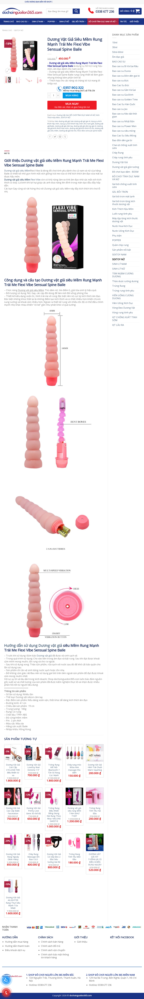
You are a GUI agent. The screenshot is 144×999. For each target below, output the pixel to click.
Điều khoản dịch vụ (15, 950)
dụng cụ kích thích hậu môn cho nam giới (77, 123)
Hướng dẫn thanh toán (17, 945)
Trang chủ (7, 30)
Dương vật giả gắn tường (125, 167)
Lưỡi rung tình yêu (122, 213)
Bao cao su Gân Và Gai (124, 89)
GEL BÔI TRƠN (78, 21)
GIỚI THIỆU (134, 21)
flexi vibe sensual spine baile (89, 130)
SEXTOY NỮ (18, 30)
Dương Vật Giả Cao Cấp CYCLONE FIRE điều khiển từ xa (13, 770)
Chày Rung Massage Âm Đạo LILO (33, 857)
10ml (114, 42)
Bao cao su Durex (121, 71)
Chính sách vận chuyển (53, 950)
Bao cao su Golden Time (125, 99)
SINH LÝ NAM (37, 21)
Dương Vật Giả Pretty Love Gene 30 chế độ (33, 811)
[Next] (38, 55)
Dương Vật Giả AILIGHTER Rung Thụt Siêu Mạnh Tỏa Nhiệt (13, 902)
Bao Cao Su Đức (120, 85)
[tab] (6, 153)
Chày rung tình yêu (122, 157)
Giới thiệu (82, 941)
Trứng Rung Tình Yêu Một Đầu (74, 857)
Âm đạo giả (118, 56)
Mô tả (6, 153)
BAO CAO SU (21, 21)
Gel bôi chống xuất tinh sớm (124, 186)
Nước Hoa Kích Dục (122, 226)
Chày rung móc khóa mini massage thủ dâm (74, 769)
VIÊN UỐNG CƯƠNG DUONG (123, 297)
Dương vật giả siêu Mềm (17, 170)
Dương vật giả (44, 655)
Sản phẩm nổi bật (121, 249)
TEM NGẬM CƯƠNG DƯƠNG (122, 275)
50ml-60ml (117, 52)
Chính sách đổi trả (50, 945)
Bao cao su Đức (120, 80)
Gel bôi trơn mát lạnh (123, 196)
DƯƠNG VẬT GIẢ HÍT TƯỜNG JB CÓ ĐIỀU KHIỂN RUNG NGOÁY (95, 859)
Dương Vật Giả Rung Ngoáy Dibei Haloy (13, 857)
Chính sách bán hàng (52, 941)
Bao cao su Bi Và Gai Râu (125, 66)
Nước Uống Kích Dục (123, 230)
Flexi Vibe (22, 179)
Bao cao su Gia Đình (122, 94)
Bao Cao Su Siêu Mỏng (124, 135)
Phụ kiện (117, 235)
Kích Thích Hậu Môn (122, 208)
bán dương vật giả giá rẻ (80, 121)
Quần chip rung (120, 245)
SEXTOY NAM (119, 254)
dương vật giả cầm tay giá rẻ (85, 126)
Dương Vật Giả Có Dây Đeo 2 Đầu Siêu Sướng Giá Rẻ (54, 858)
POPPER (51, 21)
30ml (114, 47)
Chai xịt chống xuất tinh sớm (124, 147)
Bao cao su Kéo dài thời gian (124, 115)
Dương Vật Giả (120, 162)
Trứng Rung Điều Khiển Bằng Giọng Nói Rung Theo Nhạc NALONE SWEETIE (54, 815)
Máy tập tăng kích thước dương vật (125, 220)
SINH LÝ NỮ (64, 21)
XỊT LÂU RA (118, 325)
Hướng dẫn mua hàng (16, 941)
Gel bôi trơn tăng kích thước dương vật (123, 203)
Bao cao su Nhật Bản (123, 121)
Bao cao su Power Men (124, 126)
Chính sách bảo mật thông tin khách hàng (55, 956)
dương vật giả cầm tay (64, 126)
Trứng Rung (118, 285)
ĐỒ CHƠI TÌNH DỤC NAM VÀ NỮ (102, 21)
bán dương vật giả (62, 121)
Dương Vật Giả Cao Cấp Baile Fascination (13, 811)
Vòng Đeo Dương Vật (123, 307)
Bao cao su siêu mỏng (123, 130)
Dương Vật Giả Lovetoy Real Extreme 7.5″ (33, 767)
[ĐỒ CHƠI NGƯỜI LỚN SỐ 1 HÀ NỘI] (22, 11)
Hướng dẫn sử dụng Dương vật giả (33, 645)
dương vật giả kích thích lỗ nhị (82, 128)
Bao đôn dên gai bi (122, 140)
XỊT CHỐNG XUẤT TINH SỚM (124, 319)
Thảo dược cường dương (125, 281)
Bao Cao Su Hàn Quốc (123, 104)
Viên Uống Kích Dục (122, 303)
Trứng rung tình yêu (123, 290)
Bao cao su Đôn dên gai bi (126, 75)
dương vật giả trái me (67, 130)
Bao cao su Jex (119, 109)
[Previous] (8, 55)
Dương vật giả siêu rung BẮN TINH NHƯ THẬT (74, 812)
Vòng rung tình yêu (122, 312)
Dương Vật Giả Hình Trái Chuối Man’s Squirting (95, 767)
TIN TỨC (123, 21)
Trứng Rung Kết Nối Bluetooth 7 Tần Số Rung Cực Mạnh (54, 770)
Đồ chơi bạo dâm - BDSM (125, 171)
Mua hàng (72, 95)
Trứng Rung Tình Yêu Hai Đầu (95, 811)
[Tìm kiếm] (76, 11)
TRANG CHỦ (9, 21)
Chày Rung (118, 152)
